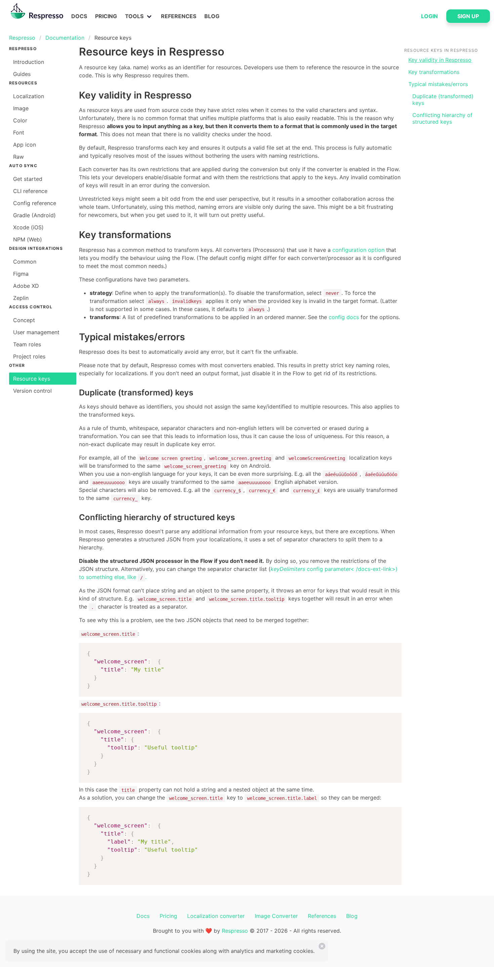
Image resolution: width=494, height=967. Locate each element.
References (178, 16)
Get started (27, 179)
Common (24, 261)
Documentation (64, 37)
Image (21, 108)
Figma (21, 273)
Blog (211, 16)
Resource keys (31, 378)
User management (36, 332)
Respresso (22, 37)
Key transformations (433, 72)
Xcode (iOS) (28, 227)
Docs (79, 16)
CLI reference (30, 191)
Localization (28, 96)
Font (18, 132)
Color (20, 120)
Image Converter (276, 916)
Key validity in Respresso (439, 59)
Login (429, 16)
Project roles (29, 356)
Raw (18, 156)
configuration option (358, 249)
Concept (24, 320)
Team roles (27, 344)
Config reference (34, 203)
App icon (24, 144)
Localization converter (216, 916)
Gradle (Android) (34, 215)
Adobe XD (26, 285)
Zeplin (21, 298)
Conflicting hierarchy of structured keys (442, 118)
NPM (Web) (27, 239)
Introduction (28, 62)
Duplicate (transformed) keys (443, 99)
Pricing (106, 16)
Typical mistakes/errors (438, 84)
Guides (22, 74)
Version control (32, 390)
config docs (344, 317)
